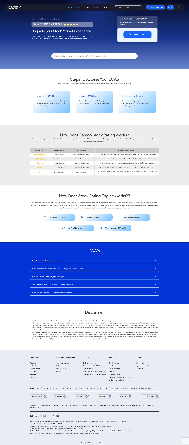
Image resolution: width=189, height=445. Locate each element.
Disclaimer (33, 405)
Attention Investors (118, 405)
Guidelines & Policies (116, 380)
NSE (62, 405)
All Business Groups (145, 388)
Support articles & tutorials (145, 366)
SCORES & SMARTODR (139, 405)
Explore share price (89, 363)
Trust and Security (104, 405)
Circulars (112, 371)
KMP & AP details (36, 366)
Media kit (33, 377)
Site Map (55, 405)
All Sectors (133, 388)
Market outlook (61, 369)
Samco (146, 101)
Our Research (74, 7)
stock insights (46, 203)
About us (33, 363)
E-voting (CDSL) (35, 407)
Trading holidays (114, 363)
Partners (106, 7)
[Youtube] (48, 416)
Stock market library (63, 363)
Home (33, 19)
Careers (33, 371)
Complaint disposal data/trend (119, 377)
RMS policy (84, 405)
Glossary (59, 371)
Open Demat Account (155, 7)
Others (117, 388)
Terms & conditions (44, 405)
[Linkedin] (44, 416)
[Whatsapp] (57, 416)
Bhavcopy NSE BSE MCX (91, 366)
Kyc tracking (140, 363)
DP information (114, 369)
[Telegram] (53, 416)
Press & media (35, 369)
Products (87, 7)
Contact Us (139, 369)
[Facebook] (31, 416)
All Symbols (124, 388)
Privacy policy (74, 405)
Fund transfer (114, 366)
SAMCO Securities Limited (38, 421)
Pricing (96, 7)
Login (170, 7)
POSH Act (151, 405)
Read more (33, 436)
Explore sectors (88, 369)
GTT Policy (93, 405)
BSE (67, 405)
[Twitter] (35, 416)
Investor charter (114, 374)
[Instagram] (40, 416)
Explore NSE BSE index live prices (94, 374)
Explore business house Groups (94, 371)
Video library (60, 366)
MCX (127, 405)
